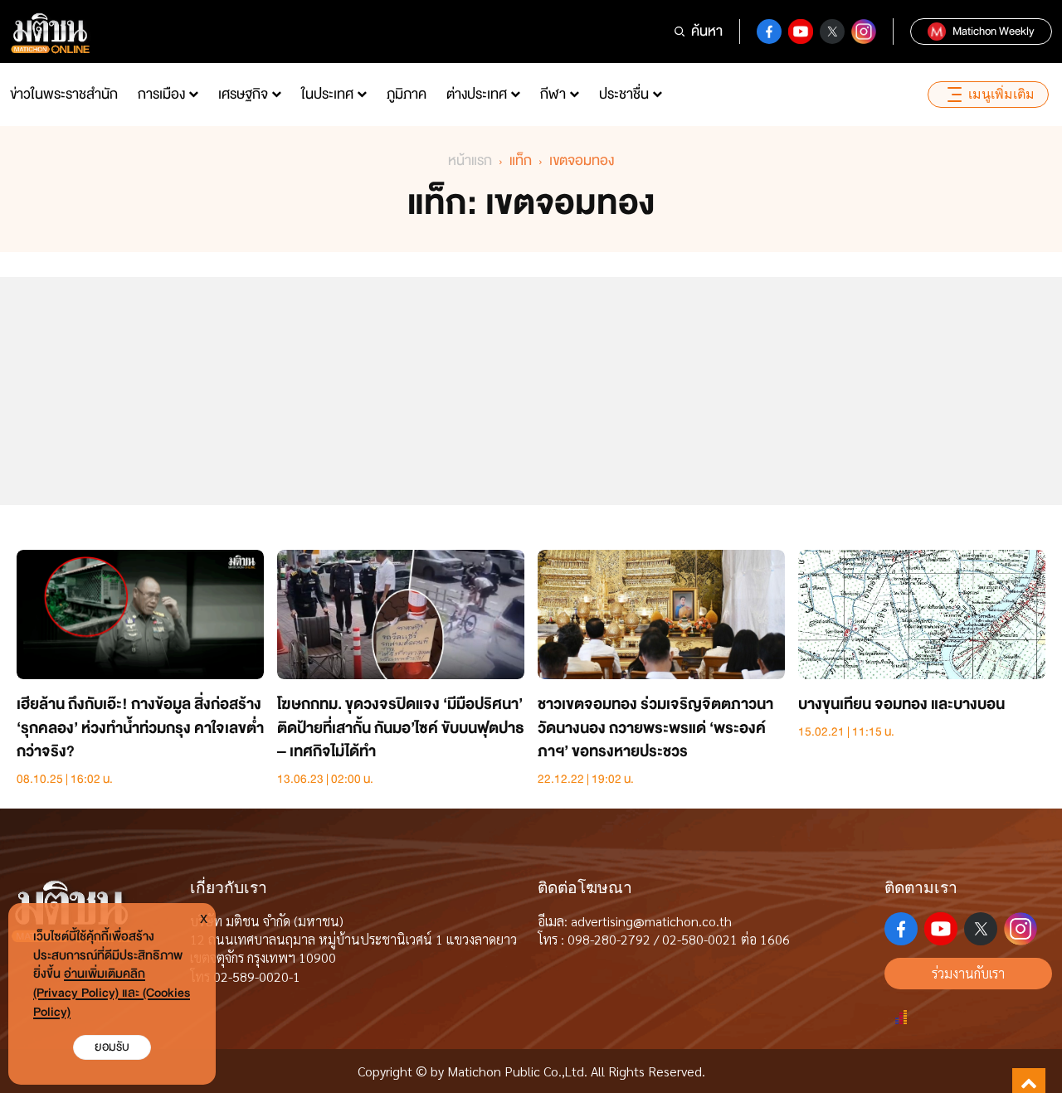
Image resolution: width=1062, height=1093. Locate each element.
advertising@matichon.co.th (651, 921)
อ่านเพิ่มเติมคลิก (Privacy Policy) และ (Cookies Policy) (111, 993)
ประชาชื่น (624, 94)
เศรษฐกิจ (243, 94)
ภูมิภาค (406, 94)
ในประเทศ (327, 94)
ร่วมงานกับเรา (968, 973)
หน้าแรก (470, 160)
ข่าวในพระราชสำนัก (64, 94)
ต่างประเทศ (476, 94)
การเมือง (161, 94)
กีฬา (553, 94)
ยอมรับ (112, 1047)
